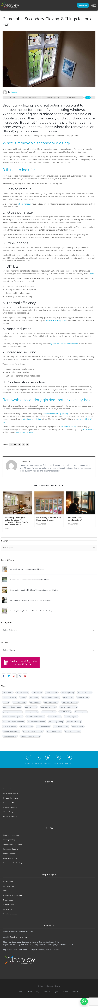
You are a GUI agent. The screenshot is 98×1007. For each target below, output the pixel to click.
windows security (10, 736)
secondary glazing (53, 97)
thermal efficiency (74, 722)
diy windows (68, 697)
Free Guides (8, 900)
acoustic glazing (68, 692)
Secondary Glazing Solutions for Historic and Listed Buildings (31, 611)
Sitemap (65, 992)
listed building (65, 712)
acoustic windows (85, 692)
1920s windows (22, 692)
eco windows (35, 702)
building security (9, 697)
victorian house (26, 726)
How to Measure (10, 914)
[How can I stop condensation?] (80, 503)
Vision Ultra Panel (10, 816)
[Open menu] (92, 5)
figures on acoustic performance (64, 343)
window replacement (11, 731)
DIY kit (91, 273)
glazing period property (12, 712)
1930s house (37, 692)
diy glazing (34, 697)
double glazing (83, 697)
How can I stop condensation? (75, 518)
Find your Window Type (12, 895)
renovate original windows (13, 722)
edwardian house (51, 702)
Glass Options (9, 905)
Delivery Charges (10, 886)
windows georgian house (33, 731)
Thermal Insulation (11, 835)
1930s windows (52, 692)
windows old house (72, 731)
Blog (37, 992)
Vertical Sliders (9, 789)
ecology (6, 702)
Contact (75, 992)
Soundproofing (9, 840)
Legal (56, 992)
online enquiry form (24, 432)
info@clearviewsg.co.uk (18, 937)
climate (23, 697)
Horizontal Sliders (10, 793)
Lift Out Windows (10, 807)
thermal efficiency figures (56, 320)
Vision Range (8, 812)
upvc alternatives (9, 726)
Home (21, 992)
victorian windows (61, 726)
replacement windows (36, 722)
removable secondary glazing (55, 413)
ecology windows (19, 702)
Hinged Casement (10, 798)
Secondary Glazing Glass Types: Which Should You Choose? (30, 600)
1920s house (8, 692)
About (29, 992)
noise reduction (54, 717)
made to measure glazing (12, 717)
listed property (81, 712)
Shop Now (83, 5)
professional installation (31, 419)
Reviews (47, 992)
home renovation (49, 712)
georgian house (31, 707)
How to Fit (7, 909)
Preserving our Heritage (13, 863)
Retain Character (10, 853)
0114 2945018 (88, 429)
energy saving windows (12, 707)
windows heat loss (54, 731)
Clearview (13, 92)
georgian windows (48, 707)
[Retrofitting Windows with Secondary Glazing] (48, 503)
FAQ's (5, 891)
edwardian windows (70, 702)
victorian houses (43, 726)
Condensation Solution (12, 844)
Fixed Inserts (8, 803)
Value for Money (10, 858)
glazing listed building (68, 707)
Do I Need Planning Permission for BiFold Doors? (27, 569)
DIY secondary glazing (50, 697)
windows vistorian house (30, 736)
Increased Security (11, 849)
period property (71, 717)
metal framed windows (35, 717)
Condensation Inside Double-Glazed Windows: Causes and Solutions (34, 590)
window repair (78, 726)
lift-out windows (24, 204)
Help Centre (8, 882)
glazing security (32, 712)
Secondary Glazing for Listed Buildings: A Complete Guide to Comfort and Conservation (17, 521)
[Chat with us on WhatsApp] (84, 1001)
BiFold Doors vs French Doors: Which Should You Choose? (30, 580)
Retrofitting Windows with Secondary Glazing (48, 518)
